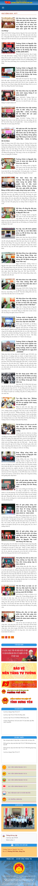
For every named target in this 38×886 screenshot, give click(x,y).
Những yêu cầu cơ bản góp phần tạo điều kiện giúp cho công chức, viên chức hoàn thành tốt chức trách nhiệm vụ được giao (26, 616)
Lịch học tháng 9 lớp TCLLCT (12, 749)
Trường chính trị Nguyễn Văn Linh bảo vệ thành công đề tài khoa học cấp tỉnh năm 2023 (26, 319)
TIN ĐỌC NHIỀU (19, 737)
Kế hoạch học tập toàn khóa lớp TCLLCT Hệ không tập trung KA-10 (20, 745)
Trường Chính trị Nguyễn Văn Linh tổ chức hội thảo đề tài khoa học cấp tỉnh (26, 161)
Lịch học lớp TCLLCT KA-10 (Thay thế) (14, 711)
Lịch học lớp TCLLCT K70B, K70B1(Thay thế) (16, 714)
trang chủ (10, 859)
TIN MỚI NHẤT (19, 709)
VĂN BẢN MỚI (19, 645)
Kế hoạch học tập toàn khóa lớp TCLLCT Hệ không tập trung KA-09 (20, 740)
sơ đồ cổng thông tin (24, 859)
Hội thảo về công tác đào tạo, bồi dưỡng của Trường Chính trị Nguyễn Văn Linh (26, 210)
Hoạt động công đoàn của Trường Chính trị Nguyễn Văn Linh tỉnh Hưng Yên (26, 454)
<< (3, 637)
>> (12, 637)
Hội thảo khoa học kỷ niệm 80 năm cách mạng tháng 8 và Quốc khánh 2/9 (26, 93)
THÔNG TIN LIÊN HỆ (21, 845)
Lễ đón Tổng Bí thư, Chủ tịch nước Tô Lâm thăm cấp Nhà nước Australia (19, 718)
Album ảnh (19, 805)
